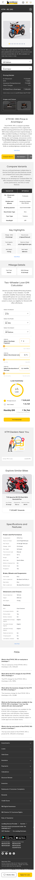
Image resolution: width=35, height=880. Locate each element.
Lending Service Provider (9, 823)
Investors (4, 783)
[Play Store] (7, 838)
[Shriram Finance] (12, 2)
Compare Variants (8, 156)
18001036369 (5, 845)
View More (17, 150)
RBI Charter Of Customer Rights (11, 812)
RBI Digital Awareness (8, 806)
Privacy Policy (18, 869)
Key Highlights (21, 156)
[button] (9, 43)
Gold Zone (4, 754)
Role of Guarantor (7, 818)
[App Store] (21, 838)
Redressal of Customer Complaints (13, 789)
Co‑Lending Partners (19, 831)
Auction (22, 823)
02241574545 (16, 847)
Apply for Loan (25, 875)
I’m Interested (16, 419)
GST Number (5, 831)
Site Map (26, 869)
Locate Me (28, 458)
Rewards (4, 795)
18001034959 (5, 843)
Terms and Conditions (6, 869)
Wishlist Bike (10, 875)
